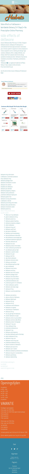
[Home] (14, 17)
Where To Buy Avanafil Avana (8, 211)
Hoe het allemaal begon (14, 468)
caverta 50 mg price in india (7, 368)
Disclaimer (14, 470)
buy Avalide (3, 364)
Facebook (14, 466)
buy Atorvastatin (5, 213)
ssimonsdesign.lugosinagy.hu (7, 362)
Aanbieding (14, 472)
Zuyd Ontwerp (16, 458)
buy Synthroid (4, 366)
